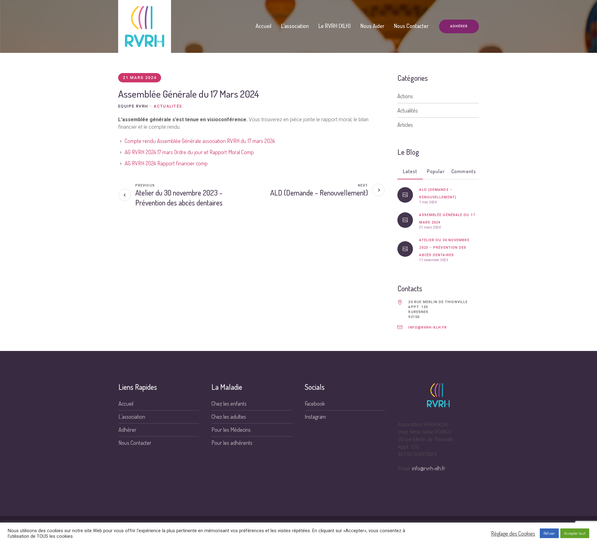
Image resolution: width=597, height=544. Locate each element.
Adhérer (127, 429)
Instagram (315, 416)
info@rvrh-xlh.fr (427, 327)
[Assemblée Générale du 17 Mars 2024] (405, 220)
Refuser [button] (549, 533)
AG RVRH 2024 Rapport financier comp (166, 163)
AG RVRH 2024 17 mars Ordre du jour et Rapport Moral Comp (189, 152)
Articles (405, 124)
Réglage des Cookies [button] (513, 533)
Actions (405, 96)
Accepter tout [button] (574, 533)
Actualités (168, 106)
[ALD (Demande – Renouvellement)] (405, 195)
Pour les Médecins (231, 429)
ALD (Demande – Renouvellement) (319, 192)
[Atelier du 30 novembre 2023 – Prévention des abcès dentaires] (405, 249)
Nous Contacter (134, 442)
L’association (131, 416)
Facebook (315, 403)
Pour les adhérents (231, 442)
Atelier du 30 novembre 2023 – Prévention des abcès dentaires (179, 197)
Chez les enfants (229, 403)
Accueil (125, 403)
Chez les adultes (228, 416)
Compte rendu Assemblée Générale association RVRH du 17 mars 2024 (200, 140)
